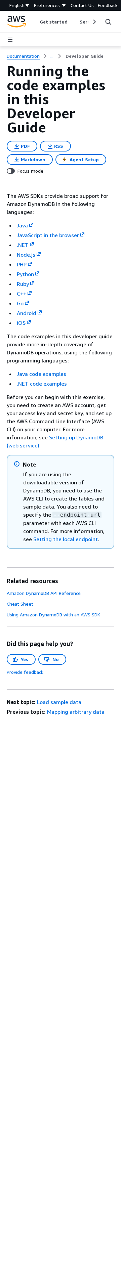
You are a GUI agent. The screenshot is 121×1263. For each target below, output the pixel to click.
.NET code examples (42, 383)
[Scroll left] (34, 21)
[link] (85, 56)
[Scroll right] (94, 21)
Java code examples (41, 374)
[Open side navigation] (10, 39)
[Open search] (108, 22)
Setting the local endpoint (65, 539)
